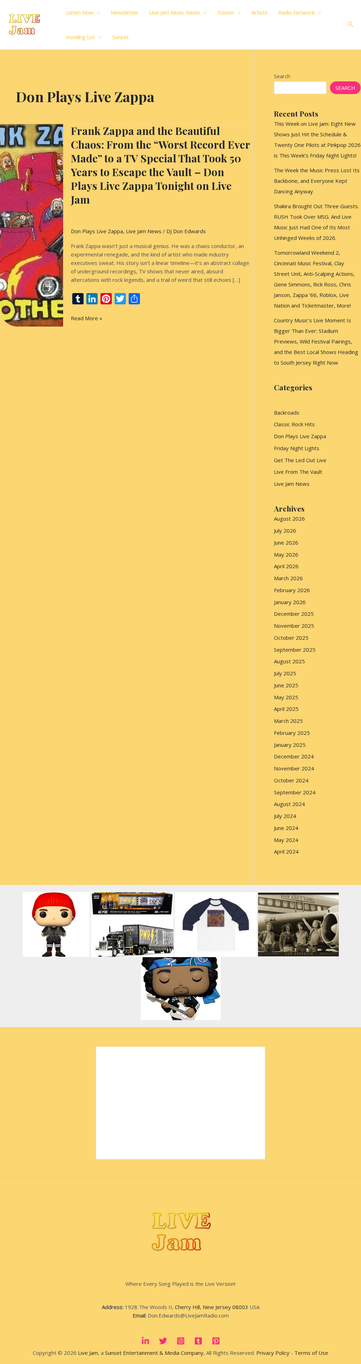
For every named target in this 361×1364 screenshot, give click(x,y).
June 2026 (286, 542)
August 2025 (289, 661)
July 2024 (285, 815)
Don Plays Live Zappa (97, 231)
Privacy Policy (272, 1352)
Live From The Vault (298, 471)
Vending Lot (80, 37)
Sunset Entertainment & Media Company (154, 1352)
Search (282, 76)
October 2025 (291, 637)
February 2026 (292, 590)
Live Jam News (143, 231)
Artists (259, 12)
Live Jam (88, 1352)
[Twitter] (163, 1341)
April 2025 (286, 708)
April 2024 (286, 851)
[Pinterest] (216, 1341)
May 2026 (286, 554)
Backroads (286, 412)
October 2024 (291, 780)
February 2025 (292, 732)
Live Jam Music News (174, 12)
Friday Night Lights (296, 448)
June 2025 (286, 685)
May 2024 (286, 839)
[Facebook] (145, 1341)
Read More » (86, 318)
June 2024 (286, 827)
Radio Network (296, 12)
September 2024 (295, 792)
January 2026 (290, 602)
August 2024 (289, 803)
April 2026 (286, 566)
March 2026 (288, 578)
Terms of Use (311, 1352)
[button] (96, 12)
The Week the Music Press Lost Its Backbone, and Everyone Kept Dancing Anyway (317, 181)
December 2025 (294, 613)
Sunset (120, 37)
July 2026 (285, 530)
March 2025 (288, 720)
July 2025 (285, 673)
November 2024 (294, 768)
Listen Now (79, 12)
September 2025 (295, 649)
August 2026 (289, 518)
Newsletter (125, 12)
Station (225, 12)
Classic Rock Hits (294, 424)
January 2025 (290, 744)
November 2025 (294, 625)
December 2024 (294, 756)
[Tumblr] (198, 1341)
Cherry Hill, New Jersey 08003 (211, 1306)
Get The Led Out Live (300, 460)
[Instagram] (181, 1341)
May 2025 (286, 697)
